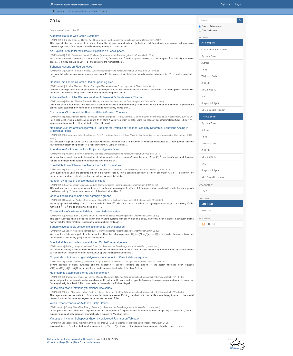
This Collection (209, 30)
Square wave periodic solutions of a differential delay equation (87, 227)
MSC (203, 96)
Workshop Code (209, 76)
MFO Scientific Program (213, 109)
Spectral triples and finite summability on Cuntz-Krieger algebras (88, 242)
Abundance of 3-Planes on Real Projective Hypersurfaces (84, 149)
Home (59, 11)
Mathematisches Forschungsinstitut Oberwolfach (71, 339)
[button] (225, 4)
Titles (204, 69)
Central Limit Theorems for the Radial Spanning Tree (81, 82)
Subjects (205, 83)
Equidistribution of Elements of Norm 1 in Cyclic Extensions (85, 165)
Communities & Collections (214, 49)
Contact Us (52, 342)
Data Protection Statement (87, 342)
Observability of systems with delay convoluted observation (85, 211)
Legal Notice (66, 342)
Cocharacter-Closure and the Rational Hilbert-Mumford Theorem (88, 112)
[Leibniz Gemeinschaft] (236, 344)
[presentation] (124, 58)
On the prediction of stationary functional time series (81, 288)
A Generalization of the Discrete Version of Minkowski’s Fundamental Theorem (97, 97)
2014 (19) (206, 210)
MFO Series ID (208, 89)
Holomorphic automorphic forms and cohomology (79, 273)
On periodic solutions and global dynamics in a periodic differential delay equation (99, 257)
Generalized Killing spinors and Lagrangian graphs (80, 196)
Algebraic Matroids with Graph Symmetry (74, 36)
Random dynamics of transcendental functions (77, 180)
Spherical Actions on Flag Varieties (71, 66)
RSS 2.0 (211, 223)
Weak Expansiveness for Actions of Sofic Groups (79, 303)
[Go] (240, 20)
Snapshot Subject (210, 103)
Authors (205, 62)
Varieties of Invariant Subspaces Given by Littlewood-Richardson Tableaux (94, 318)
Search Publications (212, 26)
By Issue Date (208, 56)
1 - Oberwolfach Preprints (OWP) (82, 11)
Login (204, 190)
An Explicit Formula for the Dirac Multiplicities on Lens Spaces (87, 51)
